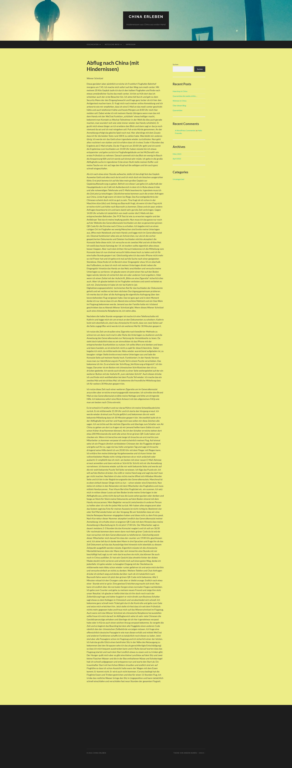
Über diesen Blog (179, 105)
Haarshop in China (180, 91)
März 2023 (177, 154)
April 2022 (177, 159)
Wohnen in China (179, 101)
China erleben (146, 17)
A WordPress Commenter (185, 130)
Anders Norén (190, 753)
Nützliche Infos (112, 44)
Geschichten (93, 44)
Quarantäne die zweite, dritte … (185, 96)
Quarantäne (177, 110)
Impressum (130, 44)
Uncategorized (178, 179)
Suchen (175, 64)
